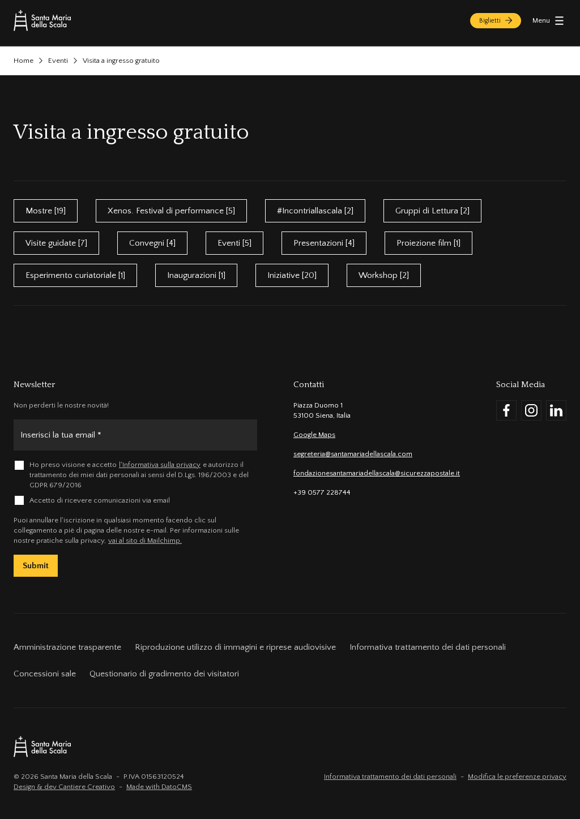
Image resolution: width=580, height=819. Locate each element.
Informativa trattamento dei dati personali (390, 777)
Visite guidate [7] (56, 243)
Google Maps (314, 435)
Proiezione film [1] (428, 243)
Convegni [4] (152, 243)
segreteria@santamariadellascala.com (352, 454)
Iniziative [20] (292, 275)
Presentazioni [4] (324, 243)
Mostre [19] (45, 211)
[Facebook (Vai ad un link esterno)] (506, 410)
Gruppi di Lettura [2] (432, 211)
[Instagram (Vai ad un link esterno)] (531, 410)
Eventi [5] (234, 243)
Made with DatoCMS (159, 787)
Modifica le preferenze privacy (517, 777)
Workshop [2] (384, 275)
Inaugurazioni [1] (196, 275)
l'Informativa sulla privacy (160, 465)
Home (23, 61)
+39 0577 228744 (322, 492)
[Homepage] (42, 20)
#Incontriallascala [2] (315, 211)
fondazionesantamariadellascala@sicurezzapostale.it (376, 473)
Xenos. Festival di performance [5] (171, 211)
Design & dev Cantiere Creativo (64, 787)
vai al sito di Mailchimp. (145, 540)
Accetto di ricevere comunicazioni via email (99, 500)
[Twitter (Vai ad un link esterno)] (556, 410)
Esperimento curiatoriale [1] (75, 275)
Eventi (58, 61)
